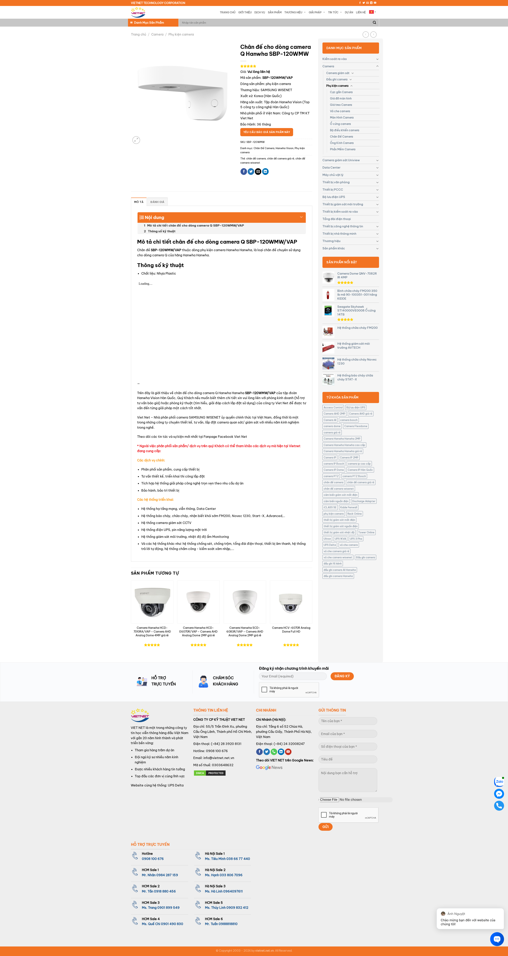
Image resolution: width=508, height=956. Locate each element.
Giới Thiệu (245, 12)
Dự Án (349, 12)
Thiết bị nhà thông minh (339, 233)
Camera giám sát (337, 73)
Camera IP (330, 457)
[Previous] (131, 618)
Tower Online (366, 532)
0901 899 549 (168, 908)
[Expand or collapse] (301, 215)
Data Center (331, 167)
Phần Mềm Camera (342, 149)
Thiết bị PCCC (332, 189)
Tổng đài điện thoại (336, 219)
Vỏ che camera (340, 111)
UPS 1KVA (340, 538)
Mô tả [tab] (138, 202)
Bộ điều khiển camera (344, 130)
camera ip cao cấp (359, 463)
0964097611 (233, 891)
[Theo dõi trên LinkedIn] (371, 3)
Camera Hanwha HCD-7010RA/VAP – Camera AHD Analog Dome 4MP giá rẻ (152, 631)
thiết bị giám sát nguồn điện (341, 526)
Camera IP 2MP (349, 457)
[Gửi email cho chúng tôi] (367, 3)
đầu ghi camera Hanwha (338, 576)
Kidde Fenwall (348, 507)
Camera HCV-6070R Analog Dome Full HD (291, 629)
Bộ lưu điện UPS (333, 197)
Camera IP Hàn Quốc (360, 469)
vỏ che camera (349, 544)
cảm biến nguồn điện (336, 501)
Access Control (333, 407)
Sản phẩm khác (333, 248)
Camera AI (330, 420)
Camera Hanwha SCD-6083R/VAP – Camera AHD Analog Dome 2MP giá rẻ (244, 631)
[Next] (312, 618)
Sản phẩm (275, 12)
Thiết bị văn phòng (336, 182)
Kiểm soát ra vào (334, 59)
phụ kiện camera (334, 513)
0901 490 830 (172, 924)
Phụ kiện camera (181, 34)
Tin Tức (333, 12)
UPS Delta (330, 544)
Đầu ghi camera (336, 79)
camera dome (332, 426)
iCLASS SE (330, 507)
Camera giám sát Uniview (341, 160)
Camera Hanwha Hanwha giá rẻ (343, 451)
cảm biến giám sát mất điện (340, 494)
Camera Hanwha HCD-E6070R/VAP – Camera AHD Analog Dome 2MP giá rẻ (198, 631)
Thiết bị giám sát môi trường (342, 204)
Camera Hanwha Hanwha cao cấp (344, 445)
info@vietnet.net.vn (218, 758)
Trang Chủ (228, 12)
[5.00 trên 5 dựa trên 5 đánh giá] (276, 66)
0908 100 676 (217, 751)
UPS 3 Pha (356, 538)
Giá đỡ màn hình (341, 98)
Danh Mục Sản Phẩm (149, 22)
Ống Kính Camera (342, 143)
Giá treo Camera (341, 105)
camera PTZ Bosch (354, 476)
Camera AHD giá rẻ (360, 413)
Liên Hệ (361, 12)
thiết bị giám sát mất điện (339, 519)
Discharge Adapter (363, 501)
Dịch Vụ (259, 12)
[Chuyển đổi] (377, 59)
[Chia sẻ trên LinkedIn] (265, 171)
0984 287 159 (167, 875)
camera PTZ (331, 476)
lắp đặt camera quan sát (224, 422)
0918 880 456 (165, 891)
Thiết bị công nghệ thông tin (342, 226)
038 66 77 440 (238, 859)
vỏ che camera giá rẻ (336, 551)
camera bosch (349, 420)
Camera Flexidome (355, 426)
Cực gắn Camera (341, 92)
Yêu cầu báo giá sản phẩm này (266, 132)
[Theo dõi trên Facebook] (360, 3)
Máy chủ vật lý (332, 175)
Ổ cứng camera (340, 124)
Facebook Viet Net (232, 437)
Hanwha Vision (284, 148)
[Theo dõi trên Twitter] (364, 3)
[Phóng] (136, 140)
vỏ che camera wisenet (338, 557)
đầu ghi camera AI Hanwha (340, 569)
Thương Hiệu (293, 12)
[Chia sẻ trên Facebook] (244, 171)
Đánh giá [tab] (157, 202)
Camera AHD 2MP (334, 413)
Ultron (327, 538)
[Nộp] (374, 22)
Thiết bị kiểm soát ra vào (340, 211)
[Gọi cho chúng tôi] (274, 752)
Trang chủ (138, 34)
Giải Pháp (315, 12)
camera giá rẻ (332, 432)
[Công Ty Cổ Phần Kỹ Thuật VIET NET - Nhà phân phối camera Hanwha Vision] (138, 12)
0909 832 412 (237, 908)
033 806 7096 (231, 875)
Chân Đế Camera (341, 136)
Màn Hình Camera (342, 117)
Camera (157, 34)
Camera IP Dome (334, 469)
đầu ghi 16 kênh (333, 563)
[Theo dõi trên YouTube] (375, 3)
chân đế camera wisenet (339, 488)
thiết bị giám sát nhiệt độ (339, 532)
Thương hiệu (331, 241)
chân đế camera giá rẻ (360, 482)
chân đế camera (333, 482)
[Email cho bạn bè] (258, 171)
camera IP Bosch (334, 463)
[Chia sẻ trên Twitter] (251, 171)
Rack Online (354, 513)
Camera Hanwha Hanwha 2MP (342, 438)
